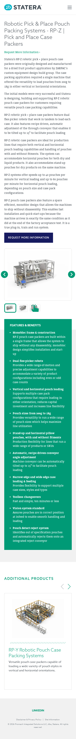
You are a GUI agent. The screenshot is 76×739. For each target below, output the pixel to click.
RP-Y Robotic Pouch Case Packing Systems (35, 652)
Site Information (52, 719)
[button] (10, 308)
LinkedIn (38, 710)
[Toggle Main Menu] (70, 7)
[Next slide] (69, 586)
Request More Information (28, 237)
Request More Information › (22, 52)
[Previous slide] (62, 586)
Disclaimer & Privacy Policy (28, 719)
